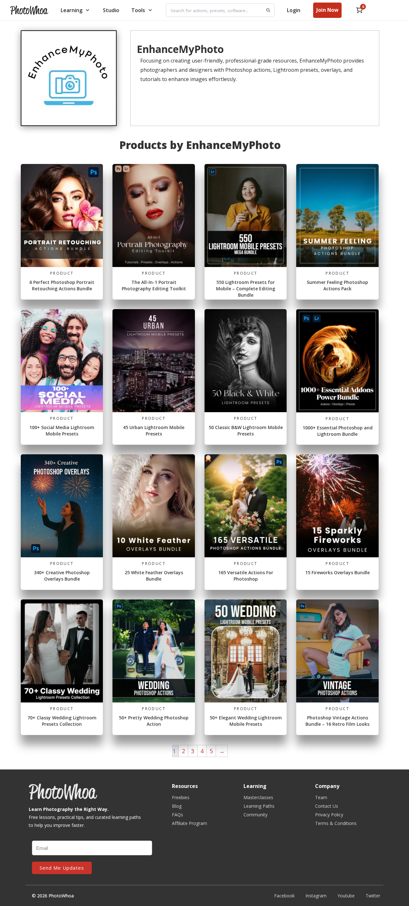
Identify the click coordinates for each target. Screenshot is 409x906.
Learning (71, 10)
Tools (138, 10)
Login (293, 10)
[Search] (268, 10)
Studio (111, 10)
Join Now (327, 9)
